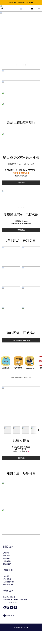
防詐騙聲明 (7, 566)
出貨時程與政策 (8, 584)
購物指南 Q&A (8, 587)
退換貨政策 (7, 581)
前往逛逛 (21, 182)
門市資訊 (6, 558)
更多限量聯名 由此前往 (21, 340)
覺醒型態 (21, 460)
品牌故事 (6, 555)
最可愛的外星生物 (21, 230)
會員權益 (6, 578)
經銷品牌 (6, 560)
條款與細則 (7, 563)
